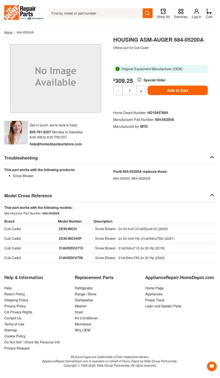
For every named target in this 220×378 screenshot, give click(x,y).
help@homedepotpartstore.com (56, 143)
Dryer (79, 312)
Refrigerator (84, 287)
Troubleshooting (21, 158)
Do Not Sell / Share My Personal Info (32, 342)
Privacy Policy (15, 306)
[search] (148, 13)
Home (8, 32)
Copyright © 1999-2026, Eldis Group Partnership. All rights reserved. (110, 365)
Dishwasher (84, 300)
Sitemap (10, 330)
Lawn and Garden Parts (163, 306)
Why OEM (82, 330)
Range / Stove (85, 293)
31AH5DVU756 (71, 257)
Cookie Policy (15, 336)
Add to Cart (177, 90)
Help (8, 287)
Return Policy (14, 293)
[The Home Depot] (24, 13)
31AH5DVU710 (71, 248)
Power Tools (154, 300)
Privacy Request (16, 348)
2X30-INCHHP (70, 238)
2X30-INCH (68, 228)
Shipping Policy (16, 300)
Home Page (154, 287)
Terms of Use (14, 324)
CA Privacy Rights (18, 312)
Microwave (83, 324)
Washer (80, 306)
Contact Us (12, 318)
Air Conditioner (86, 318)
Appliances (153, 293)
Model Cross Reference (28, 195)
